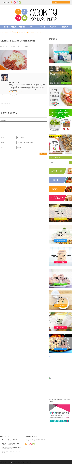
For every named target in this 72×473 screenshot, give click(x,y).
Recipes (22, 27)
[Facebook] (28, 444)
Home (6, 27)
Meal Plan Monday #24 (8, 451)
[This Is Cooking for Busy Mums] (36, 20)
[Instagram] (33, 444)
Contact (65, 27)
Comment (3, 120)
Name (21, 137)
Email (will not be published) (26, 142)
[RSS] (26, 444)
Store (32, 27)
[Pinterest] (31, 444)
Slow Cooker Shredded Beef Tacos (11, 447)
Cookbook (41, 27)
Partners (53, 27)
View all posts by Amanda (16, 92)
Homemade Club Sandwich (9, 439)
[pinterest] (14, 2)
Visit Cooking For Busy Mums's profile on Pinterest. (59, 400)
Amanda (22, 47)
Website (19, 147)
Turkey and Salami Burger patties (14, 32)
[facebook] (17, 2)
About (13, 27)
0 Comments (29, 47)
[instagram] (20, 2)
